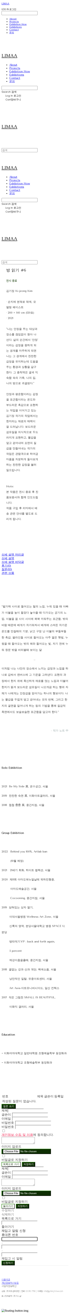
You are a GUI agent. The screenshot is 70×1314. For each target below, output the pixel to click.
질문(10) (7, 569)
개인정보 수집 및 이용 (17, 1135)
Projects (14, 21)
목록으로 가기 (11, 1164)
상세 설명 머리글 (13, 554)
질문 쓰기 (8, 1106)
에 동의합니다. (28, 1135)
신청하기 (8, 1262)
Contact (14, 29)
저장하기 (29, 1164)
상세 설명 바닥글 (13, 562)
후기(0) (6, 565)
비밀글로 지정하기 (15, 1160)
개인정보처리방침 (10, 1282)
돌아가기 (8, 1206)
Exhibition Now (18, 24)
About (13, 18)
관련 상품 (8, 573)
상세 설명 (8, 558)
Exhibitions (15, 27)
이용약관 (6, 1279)
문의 (11, 32)
